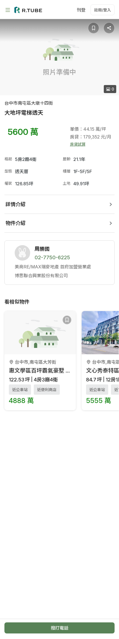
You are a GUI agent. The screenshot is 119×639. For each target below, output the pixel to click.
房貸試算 (78, 144)
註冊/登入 (102, 9)
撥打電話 (59, 628)
